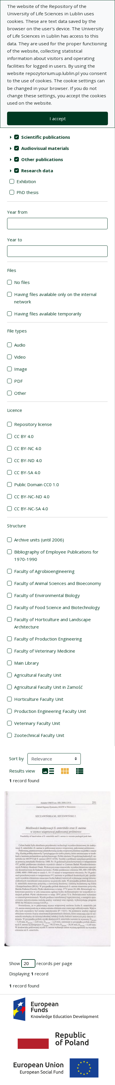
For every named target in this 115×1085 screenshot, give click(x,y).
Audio (19, 345)
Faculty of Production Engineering (48, 639)
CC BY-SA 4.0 (27, 472)
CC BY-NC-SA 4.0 (31, 508)
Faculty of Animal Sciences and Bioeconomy (57, 583)
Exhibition (26, 181)
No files (22, 282)
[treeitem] (57, 137)
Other (20, 393)
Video (20, 357)
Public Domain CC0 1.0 (36, 484)
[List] (48, 770)
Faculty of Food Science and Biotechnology (57, 607)
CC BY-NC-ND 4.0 (32, 496)
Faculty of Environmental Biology (47, 595)
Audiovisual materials (45, 148)
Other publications (42, 159)
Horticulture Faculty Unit (38, 699)
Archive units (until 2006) (39, 540)
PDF (18, 381)
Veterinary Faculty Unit (37, 723)
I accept (58, 118)
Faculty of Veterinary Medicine (44, 651)
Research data (37, 170)
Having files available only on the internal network (55, 298)
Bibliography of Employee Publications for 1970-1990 (56, 555)
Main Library (26, 663)
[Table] (79, 770)
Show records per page (40, 963)
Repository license (33, 424)
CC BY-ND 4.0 (28, 460)
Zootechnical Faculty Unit (39, 735)
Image (20, 369)
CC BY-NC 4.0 (27, 448)
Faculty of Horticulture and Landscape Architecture (52, 623)
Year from (17, 212)
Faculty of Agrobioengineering (44, 571)
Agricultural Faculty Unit (37, 675)
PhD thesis (28, 192)
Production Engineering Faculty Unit (50, 711)
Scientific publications (45, 137)
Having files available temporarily (47, 314)
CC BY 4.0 (24, 436)
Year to (14, 240)
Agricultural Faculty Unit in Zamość (48, 687)
